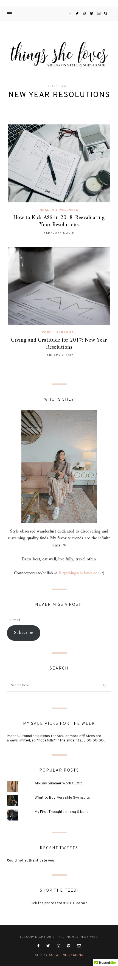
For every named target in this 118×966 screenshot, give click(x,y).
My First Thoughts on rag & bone (62, 812)
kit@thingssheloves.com (80, 573)
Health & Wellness (59, 210)
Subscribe (23, 633)
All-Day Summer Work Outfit (58, 783)
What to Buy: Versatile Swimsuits (62, 797)
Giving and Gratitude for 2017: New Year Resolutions (59, 344)
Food (47, 332)
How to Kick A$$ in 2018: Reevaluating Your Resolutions (59, 221)
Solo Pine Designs (66, 955)
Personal (66, 332)
